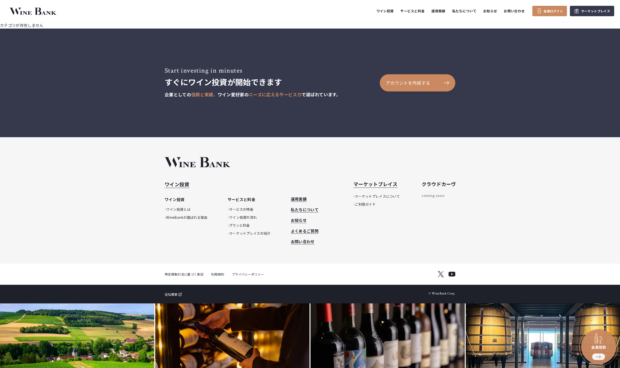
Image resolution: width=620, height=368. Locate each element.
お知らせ (490, 10)
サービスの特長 (241, 209)
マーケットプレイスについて (377, 196)
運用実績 (438, 10)
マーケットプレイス (375, 184)
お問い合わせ (514, 10)
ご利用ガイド (365, 204)
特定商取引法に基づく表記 (184, 274)
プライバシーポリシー (248, 274)
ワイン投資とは (178, 209)
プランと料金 (239, 225)
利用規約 (217, 274)
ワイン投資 (177, 184)
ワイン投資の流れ (243, 217)
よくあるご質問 (304, 231)
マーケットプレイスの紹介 (250, 233)
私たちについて (464, 10)
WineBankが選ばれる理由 (186, 217)
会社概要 (171, 294)
